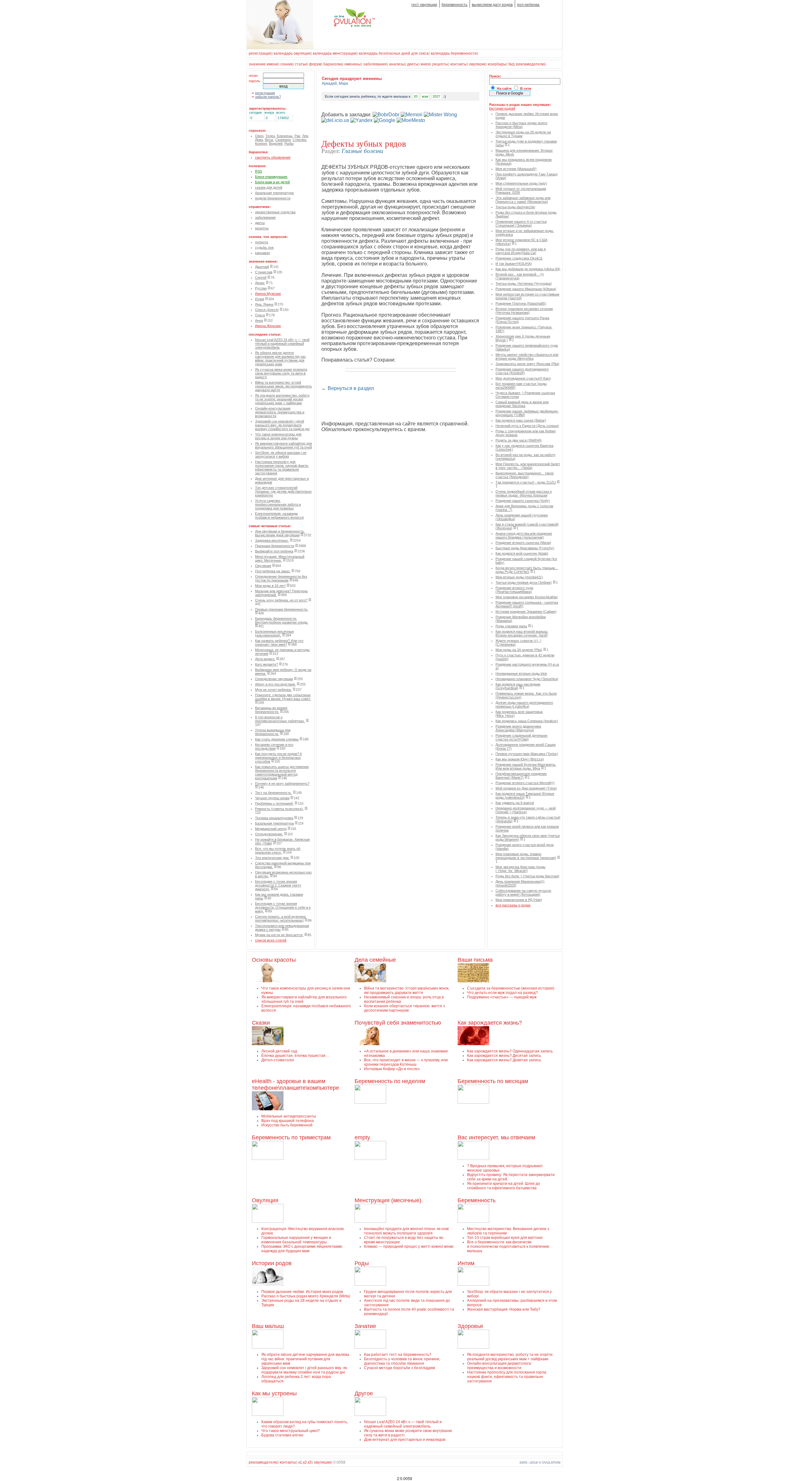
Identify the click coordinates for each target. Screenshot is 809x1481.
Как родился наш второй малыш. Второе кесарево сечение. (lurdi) (522, 633)
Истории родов (272, 1263)
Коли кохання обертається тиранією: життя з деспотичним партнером (404, 1008)
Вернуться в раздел (351, 388)
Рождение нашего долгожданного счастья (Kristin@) (522, 371)
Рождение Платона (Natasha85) (521, 303)
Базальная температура (274, 823)
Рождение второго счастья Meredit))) (525, 783)
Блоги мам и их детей (272, 182)
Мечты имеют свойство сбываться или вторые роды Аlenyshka (527, 356)
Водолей (276, 143)
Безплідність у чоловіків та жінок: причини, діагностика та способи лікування (402, 1361)
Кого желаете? (266, 664)
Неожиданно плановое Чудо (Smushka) (527, 679)
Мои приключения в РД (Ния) (519, 900)
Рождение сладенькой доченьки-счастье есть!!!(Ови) (522, 737)
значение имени (263, 64)
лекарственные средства (275, 212)
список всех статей (270, 940)
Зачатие (365, 1326)
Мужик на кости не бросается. (279, 935)
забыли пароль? (268, 97)
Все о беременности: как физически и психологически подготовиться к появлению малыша (508, 1246)
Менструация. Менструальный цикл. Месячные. (279, 558)
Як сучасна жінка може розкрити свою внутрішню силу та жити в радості (281, 373)
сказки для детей (268, 187)
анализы (397, 64)
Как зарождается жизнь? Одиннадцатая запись (510, 1051)
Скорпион (283, 140)
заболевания (375, 64)
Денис (260, 283)
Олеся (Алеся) (267, 310)
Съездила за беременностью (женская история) (510, 988)
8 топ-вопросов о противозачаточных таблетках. (280, 719)
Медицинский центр (271, 829)
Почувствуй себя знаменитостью (398, 1023)
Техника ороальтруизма (274, 818)
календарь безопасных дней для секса (394, 53)
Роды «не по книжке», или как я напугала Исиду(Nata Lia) (521, 251)
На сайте (504, 88)
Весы (269, 140)
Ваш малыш (268, 1326)
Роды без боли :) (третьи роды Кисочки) (527, 876)
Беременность (477, 1200)
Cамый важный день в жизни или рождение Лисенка (522, 404)
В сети (525, 88)
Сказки (261, 1023)
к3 (310, 1462)
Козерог (261, 143)
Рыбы (289, 143)
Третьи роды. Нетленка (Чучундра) (524, 283)
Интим (466, 1263)
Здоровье (470, 1326)
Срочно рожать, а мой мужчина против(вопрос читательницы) (280, 918)
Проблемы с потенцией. (274, 803)
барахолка (332, 64)
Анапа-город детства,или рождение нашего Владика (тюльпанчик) (524, 535)
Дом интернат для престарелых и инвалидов (404, 1439)
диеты (412, 64)
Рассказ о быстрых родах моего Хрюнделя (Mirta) (521, 125)
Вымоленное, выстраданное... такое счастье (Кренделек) (525, 475)
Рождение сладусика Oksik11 (519, 258)
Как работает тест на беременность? (397, 1354)
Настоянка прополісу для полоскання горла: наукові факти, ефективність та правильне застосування (282, 467)
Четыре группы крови (272, 798)
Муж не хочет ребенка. (273, 690)
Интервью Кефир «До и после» (392, 1069)
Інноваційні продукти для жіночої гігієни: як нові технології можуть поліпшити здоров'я (406, 1231)
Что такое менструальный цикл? (290, 1431)
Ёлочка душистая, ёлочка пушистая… (295, 1055)
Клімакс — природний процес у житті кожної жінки (408, 1246)
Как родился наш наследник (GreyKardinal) (518, 686)
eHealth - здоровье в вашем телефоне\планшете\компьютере (295, 1084)
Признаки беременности (274, 546)
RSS (258, 171)
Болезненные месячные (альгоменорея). (274, 633)
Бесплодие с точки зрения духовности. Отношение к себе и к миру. (283, 907)
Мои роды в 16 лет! (270, 586)
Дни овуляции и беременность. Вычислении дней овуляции (280, 533)
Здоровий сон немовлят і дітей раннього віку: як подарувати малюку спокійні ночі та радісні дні (282, 425)
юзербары (497, 64)
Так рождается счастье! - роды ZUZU (526, 482)
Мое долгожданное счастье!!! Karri (523, 378)
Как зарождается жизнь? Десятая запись (504, 1055)
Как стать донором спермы (277, 739)
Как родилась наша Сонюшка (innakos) (527, 721)
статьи (301, 64)
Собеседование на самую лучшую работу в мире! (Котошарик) (523, 892)
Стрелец (299, 140)
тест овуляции (424, 5)
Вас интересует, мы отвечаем (496, 1137)
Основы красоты (274, 960)
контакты (458, 64)
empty (362, 1137)
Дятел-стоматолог (277, 1060)
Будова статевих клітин (282, 1435)
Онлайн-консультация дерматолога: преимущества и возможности (279, 412)
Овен (259, 136)
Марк (343, 83)
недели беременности (272, 198)
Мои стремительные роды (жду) (521, 183)
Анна (259, 320)
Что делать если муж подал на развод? (502, 992)
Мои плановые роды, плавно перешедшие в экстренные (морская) (526, 856)
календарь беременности (454, 53)
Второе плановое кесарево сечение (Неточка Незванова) (524, 310)
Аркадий (329, 83)
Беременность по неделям (390, 1081)
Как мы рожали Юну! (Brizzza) (520, 759)
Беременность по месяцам (493, 1081)
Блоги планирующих (271, 177)
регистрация (260, 53)
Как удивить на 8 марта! (515, 803)
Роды (362, 1263)
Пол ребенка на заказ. (272, 571)
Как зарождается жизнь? (490, 1023)
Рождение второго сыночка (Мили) (523, 543)
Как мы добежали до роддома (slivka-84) (528, 269)
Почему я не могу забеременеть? (282, 783)
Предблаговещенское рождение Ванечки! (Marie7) (521, 775)
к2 (305, 1462)
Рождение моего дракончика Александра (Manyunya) (518, 728)
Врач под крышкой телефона (287, 1120)
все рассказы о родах (513, 905)
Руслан (261, 288)
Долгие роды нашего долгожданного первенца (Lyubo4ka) (524, 704)
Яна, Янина (264, 304)
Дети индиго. (265, 659)
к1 (300, 1462)
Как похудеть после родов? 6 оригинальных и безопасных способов (278, 757)
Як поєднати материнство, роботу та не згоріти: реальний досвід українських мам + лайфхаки (282, 399)
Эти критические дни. (272, 858)
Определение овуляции (274, 679)
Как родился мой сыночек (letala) (522, 553)
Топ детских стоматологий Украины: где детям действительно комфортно (283, 491)
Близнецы (285, 136)
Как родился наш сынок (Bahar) (521, 420)
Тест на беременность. (273, 793)
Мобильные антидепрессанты (288, 1116)
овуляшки (322, 1462)
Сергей (260, 277)
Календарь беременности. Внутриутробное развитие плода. (281, 620)
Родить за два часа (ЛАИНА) (519, 440)
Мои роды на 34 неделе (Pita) (519, 650)
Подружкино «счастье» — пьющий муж (502, 997)
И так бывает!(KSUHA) (514, 263)
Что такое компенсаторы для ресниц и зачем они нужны (278, 436)
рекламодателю (530, 64)
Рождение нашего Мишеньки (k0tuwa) (526, 289)
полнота (261, 242)
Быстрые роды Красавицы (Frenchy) (525, 548)
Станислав (263, 272)
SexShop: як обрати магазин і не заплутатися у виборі (281, 454)
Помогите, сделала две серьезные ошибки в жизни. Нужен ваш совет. (283, 697)
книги (425, 64)
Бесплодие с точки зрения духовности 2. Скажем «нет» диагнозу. (278, 885)
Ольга (260, 315)
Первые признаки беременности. (281, 609)
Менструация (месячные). (389, 1200)
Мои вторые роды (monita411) (519, 577)
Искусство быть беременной (287, 1125)
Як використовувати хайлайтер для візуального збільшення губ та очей (283, 445)
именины (352, 64)
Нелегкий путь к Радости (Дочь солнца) (527, 426)
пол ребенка (528, 5)
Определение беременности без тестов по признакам (281, 578)
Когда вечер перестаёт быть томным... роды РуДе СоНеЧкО (527, 570)
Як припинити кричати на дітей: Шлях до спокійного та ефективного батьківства (503, 1185)
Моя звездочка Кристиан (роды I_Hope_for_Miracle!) (520, 869)
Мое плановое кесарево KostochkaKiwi (526, 597)
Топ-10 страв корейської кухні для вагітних (505, 1237)
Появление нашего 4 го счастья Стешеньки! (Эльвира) (521, 223)
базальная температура (274, 193)
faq (511, 64)
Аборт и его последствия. (275, 684)
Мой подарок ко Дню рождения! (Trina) (526, 788)
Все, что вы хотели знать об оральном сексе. (277, 850)
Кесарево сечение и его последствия (274, 746)
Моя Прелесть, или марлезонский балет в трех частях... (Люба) (528, 466)
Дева (259, 140)
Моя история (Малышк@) (516, 169)
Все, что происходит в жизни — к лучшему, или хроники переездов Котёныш (406, 1062)
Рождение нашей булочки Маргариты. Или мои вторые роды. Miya (526, 766)
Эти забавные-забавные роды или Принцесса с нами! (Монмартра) (523, 200)
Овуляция (263, 566)
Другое (364, 1393)
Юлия (259, 299)
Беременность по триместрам (291, 1137)
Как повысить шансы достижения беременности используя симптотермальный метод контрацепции (282, 772)
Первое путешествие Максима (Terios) (527, 754)
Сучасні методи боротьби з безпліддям (399, 1368)
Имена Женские (268, 326)
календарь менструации (334, 53)
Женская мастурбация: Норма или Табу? (503, 1309)
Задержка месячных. (272, 540)
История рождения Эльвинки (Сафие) (526, 611)
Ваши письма (475, 960)
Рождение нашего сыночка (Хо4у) (523, 501)
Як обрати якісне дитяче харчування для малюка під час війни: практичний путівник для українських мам (280, 358)
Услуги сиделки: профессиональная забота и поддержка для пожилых (278, 504)
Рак (297, 136)
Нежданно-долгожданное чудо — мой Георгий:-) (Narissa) (526, 810)
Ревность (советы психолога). (279, 809)
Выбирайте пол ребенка (274, 551)
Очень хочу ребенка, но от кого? (281, 600)
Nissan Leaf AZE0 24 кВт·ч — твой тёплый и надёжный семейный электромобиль (282, 343)
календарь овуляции (292, 53)
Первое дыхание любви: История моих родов (302, 1291)
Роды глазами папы (511, 626)
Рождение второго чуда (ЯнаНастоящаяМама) (514, 590)
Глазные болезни (362, 150)
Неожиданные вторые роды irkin (521, 673)
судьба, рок (264, 247)
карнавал (262, 253)
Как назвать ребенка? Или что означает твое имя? (279, 642)
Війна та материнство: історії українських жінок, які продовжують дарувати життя (283, 386)
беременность (454, 5)
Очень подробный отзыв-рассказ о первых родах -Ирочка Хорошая (524, 493)
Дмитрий (262, 267)
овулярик (477, 64)
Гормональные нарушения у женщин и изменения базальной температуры (296, 1239)
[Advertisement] (395, 406)
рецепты (440, 64)
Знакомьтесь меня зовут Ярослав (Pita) (527, 364)
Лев (305, 136)
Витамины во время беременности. (271, 710)
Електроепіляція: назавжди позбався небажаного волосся (279, 515)
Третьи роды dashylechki (515, 207)
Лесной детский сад (279, 1051)
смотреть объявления (272, 157)
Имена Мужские (268, 294)
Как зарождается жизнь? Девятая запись (504, 1060)
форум (315, 64)
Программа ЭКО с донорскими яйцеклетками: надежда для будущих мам (302, 1248)
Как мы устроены (274, 1393)
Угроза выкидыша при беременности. (272, 732)
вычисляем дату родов (492, 5)
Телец (270, 136)
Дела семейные (375, 960)
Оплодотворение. (269, 834)
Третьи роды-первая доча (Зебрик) (524, 582)
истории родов (502, 108)
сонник (286, 64)
